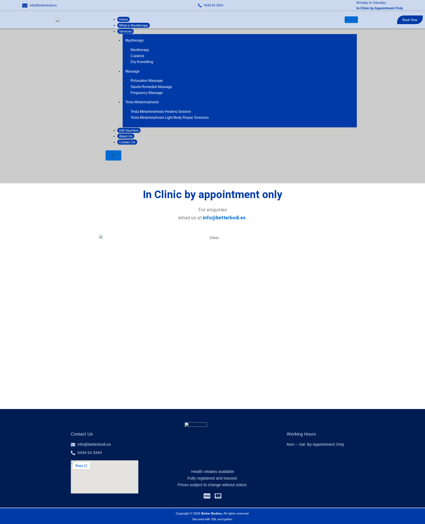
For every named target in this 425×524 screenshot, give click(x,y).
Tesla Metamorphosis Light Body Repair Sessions (170, 117)
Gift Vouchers (129, 130)
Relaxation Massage (147, 80)
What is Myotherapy (133, 25)
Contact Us (127, 142)
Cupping (137, 56)
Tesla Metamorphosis (142, 102)
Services (125, 31)
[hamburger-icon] (351, 19)
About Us (126, 136)
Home (123, 19)
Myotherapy (134, 40)
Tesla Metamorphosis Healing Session (161, 111)
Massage (132, 71)
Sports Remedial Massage (151, 87)
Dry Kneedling (142, 62)
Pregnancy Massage (147, 93)
